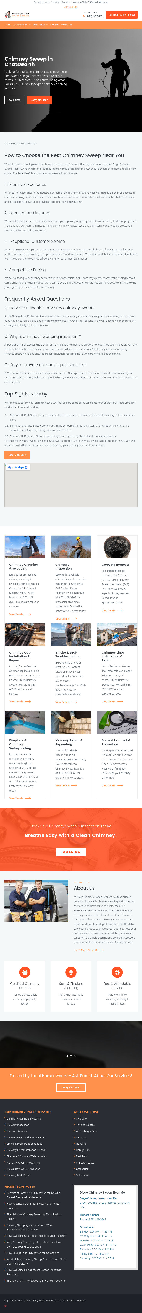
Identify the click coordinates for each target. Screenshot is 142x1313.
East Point (82, 1156)
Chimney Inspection (18, 1125)
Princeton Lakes (85, 1162)
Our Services (39, 24)
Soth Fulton (82, 1175)
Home (8, 24)
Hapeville (81, 1143)
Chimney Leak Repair (19, 1175)
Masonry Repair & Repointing (23, 1162)
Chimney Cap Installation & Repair (26, 1137)
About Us (54, 24)
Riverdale (81, 1118)
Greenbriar (82, 1169)
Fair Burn (81, 1137)
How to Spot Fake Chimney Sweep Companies (33, 1253)
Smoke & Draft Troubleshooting (24, 1143)
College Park (83, 1150)
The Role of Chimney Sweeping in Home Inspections (36, 1280)
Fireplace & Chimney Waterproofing (27, 1156)
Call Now (14, 100)
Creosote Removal (17, 1131)
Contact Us (70, 7)
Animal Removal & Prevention (23, 1169)
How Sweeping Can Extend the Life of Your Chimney (36, 1236)
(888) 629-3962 (94, 16)
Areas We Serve (20, 24)
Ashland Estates (85, 1125)
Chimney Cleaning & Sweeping (24, 1118)
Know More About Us (86, 950)
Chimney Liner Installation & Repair (26, 1150)
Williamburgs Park (86, 1131)
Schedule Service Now (122, 14)
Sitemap (81, 1300)
